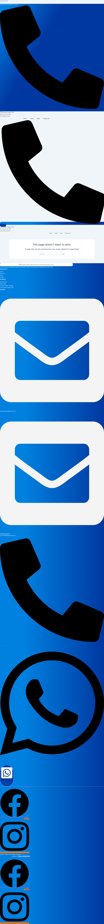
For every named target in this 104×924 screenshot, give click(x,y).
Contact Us (46, 118)
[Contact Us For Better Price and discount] (6, 778)
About (31, 118)
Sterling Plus (3, 282)
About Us (2, 273)
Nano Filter (3, 284)
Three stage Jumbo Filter (7, 287)
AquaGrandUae (4, 1)
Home (25, 118)
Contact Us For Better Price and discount (6, 783)
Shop (38, 118)
